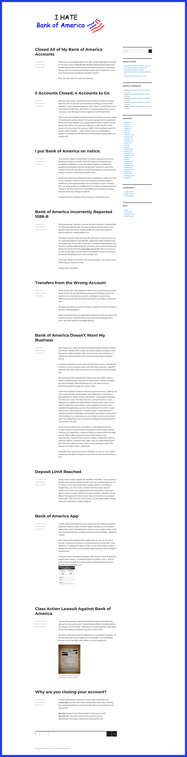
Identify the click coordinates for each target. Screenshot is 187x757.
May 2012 (127, 147)
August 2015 (128, 122)
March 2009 (128, 174)
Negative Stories (40, 227)
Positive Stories (40, 64)
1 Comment (38, 164)
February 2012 (128, 149)
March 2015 (128, 126)
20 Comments (39, 67)
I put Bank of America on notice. (68, 151)
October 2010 (128, 167)
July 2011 (127, 159)
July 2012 (127, 145)
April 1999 (127, 178)
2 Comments (39, 353)
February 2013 (128, 137)
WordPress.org (129, 216)
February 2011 (128, 161)
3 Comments (39, 296)
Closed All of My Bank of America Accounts (137, 66)
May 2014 (127, 133)
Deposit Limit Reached (58, 471)
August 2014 (128, 129)
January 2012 (128, 151)
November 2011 (129, 155)
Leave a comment (41, 229)
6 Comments (39, 529)
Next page (114, 736)
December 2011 (129, 153)
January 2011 (128, 163)
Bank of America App (57, 516)
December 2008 (129, 176)
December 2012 (129, 141)
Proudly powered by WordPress (60, 748)
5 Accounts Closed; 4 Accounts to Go (72, 93)
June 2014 (127, 131)
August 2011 (128, 157)
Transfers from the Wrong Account (70, 282)
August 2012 (128, 143)
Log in (126, 210)
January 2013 (128, 139)
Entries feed (128, 212)
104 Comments (40, 626)
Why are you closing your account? (71, 691)
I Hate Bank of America (42, 748)
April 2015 (127, 124)
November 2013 (129, 135)
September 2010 (129, 169)
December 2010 (129, 165)
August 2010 (128, 172)
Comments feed (129, 214)
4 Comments (39, 106)
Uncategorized (40, 161)
